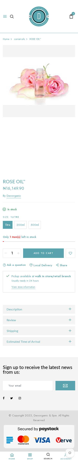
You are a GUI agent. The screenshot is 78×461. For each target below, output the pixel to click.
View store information (23, 287)
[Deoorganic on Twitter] (11, 398)
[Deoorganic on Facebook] (4, 398)
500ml (35, 225)
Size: (11, 217)
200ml (20, 225)
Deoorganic (14, 196)
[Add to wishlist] (70, 253)
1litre (7, 225)
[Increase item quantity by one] (18, 253)
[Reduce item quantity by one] (5, 253)
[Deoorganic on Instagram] (20, 398)
